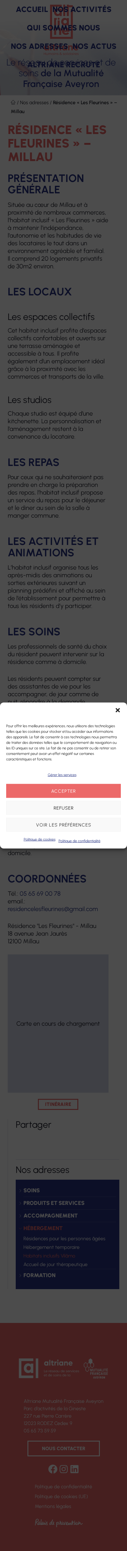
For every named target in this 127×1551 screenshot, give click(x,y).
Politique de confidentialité (79, 841)
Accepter (63, 791)
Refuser (64, 808)
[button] (118, 710)
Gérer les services (62, 775)
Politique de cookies (39, 839)
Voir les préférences (63, 824)
